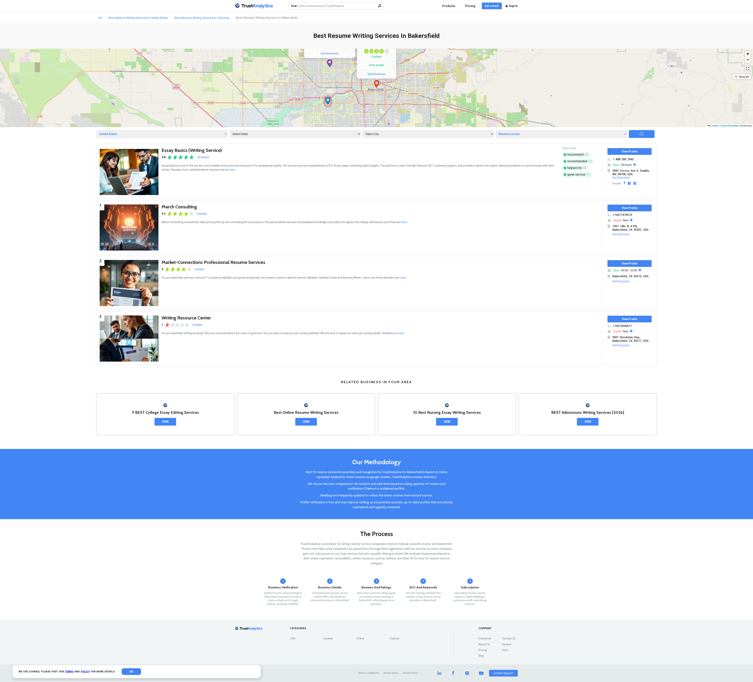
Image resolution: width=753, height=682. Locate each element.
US (100, 18)
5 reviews (377, 56)
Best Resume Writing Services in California (202, 18)
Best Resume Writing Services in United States (138, 18)
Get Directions (376, 74)
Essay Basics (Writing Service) (192, 150)
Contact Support (503, 673)
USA (292, 638)
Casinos (394, 638)
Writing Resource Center (186, 318)
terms (69, 671)
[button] (376, 84)
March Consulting (179, 207)
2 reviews (199, 269)
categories (298, 628)
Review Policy (410, 673)
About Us (484, 644)
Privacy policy (391, 673)
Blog (481, 655)
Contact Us (509, 638)
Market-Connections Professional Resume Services (213, 262)
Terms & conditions (368, 673)
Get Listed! (492, 5)
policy (85, 671)
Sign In (513, 5)
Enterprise (484, 638)
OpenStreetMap (730, 125)
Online (360, 638)
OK (131, 671)
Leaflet (714, 125)
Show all (744, 76)
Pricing (470, 6)
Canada (328, 638)
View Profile (629, 151)
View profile (376, 65)
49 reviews (203, 157)
